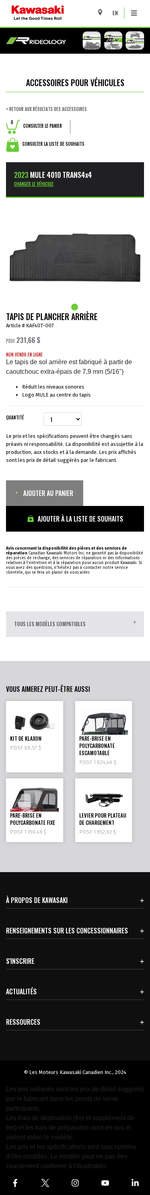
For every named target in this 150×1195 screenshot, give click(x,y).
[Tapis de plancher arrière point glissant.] (75, 307)
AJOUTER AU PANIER (47, 493)
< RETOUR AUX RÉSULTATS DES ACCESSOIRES (46, 109)
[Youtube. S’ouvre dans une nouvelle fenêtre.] (105, 1183)
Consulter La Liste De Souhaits (52, 144)
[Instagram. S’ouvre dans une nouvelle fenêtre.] (75, 1183)
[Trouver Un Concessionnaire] (103, 12)
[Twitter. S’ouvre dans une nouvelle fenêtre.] (45, 1183)
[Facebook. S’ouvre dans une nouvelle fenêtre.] (15, 1183)
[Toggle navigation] (134, 13)
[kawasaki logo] (59, 13)
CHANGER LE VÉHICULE (34, 184)
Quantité (15, 417)
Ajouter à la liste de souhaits (79, 519)
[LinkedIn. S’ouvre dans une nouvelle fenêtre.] (135, 1183)
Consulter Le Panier (36, 126)
